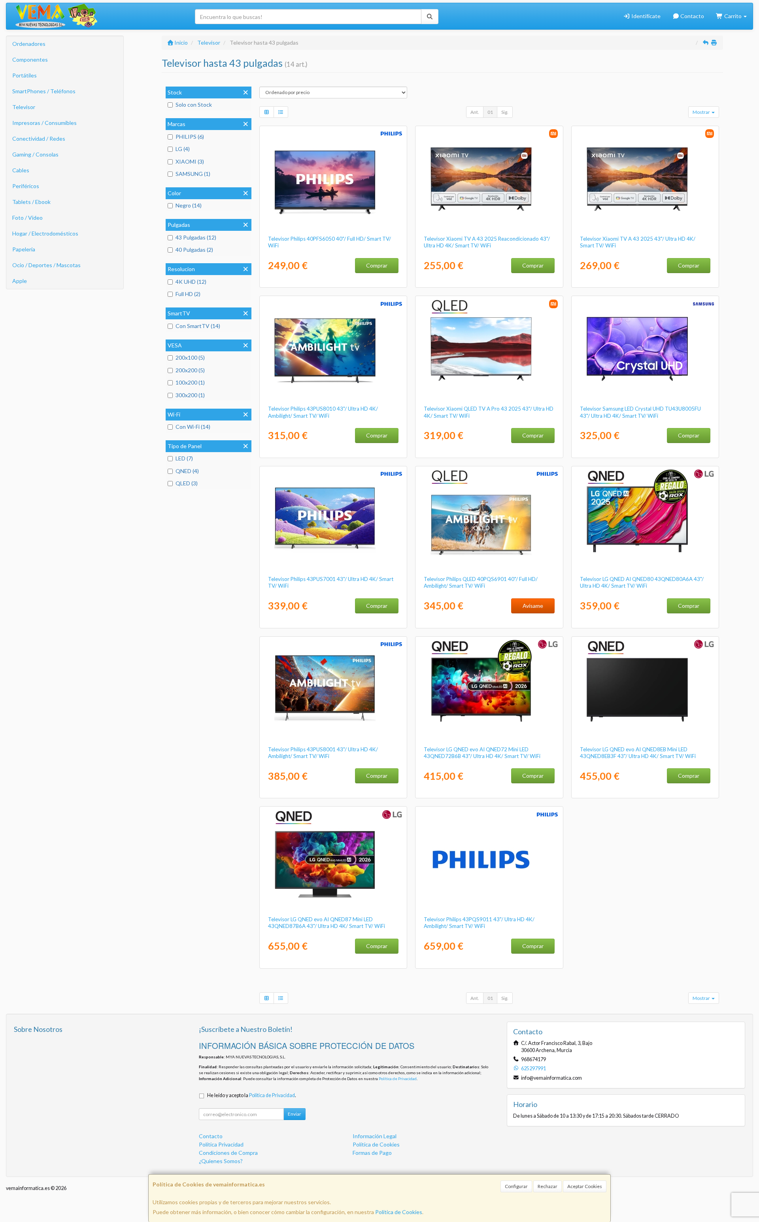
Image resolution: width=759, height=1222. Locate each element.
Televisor (23, 107)
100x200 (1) (190, 382)
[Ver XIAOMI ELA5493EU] (645, 179)
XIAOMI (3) (190, 161)
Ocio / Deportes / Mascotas (46, 265)
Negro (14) (189, 205)
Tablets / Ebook (31, 201)
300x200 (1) (190, 395)
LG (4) (183, 148)
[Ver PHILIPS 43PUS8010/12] (333, 349)
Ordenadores (28, 43)
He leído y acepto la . (251, 1095)
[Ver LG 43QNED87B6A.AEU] (333, 859)
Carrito (733, 16)
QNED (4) (187, 471)
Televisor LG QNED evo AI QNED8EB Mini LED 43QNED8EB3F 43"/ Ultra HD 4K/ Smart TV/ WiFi (638, 752)
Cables (20, 170)
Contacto (691, 16)
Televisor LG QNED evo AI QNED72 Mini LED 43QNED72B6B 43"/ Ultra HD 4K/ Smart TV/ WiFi (482, 752)
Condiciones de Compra (228, 1152)
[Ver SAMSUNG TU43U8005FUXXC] (645, 349)
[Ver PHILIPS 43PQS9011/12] (489, 859)
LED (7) (184, 458)
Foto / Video (27, 217)
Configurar (516, 1186)
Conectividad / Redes (38, 138)
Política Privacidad (221, 1144)
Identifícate (645, 16)
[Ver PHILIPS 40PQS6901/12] (489, 519)
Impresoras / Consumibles (44, 122)
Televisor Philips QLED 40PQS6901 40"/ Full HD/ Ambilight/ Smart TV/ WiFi (481, 582)
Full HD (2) (188, 293)
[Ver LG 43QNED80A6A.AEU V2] (645, 519)
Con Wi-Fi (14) (193, 426)
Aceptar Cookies (584, 1186)
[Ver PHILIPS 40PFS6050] (333, 179)
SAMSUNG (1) (193, 173)
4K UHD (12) (191, 281)
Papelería (23, 249)
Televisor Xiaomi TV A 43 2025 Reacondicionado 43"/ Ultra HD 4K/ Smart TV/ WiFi (487, 242)
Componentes (30, 59)
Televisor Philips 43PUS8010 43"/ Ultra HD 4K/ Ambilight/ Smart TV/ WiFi (323, 412)
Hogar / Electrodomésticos (45, 233)
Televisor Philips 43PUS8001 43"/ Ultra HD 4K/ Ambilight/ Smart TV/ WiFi (323, 752)
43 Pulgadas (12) (196, 237)
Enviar (294, 1114)
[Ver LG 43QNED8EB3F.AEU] (645, 689)
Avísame (533, 605)
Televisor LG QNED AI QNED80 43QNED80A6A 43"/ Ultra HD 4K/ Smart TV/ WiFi (642, 582)
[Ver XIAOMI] (489, 179)
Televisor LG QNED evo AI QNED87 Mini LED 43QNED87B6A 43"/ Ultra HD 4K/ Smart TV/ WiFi (326, 922)
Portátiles (24, 75)
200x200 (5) (190, 370)
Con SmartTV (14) (198, 325)
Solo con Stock (194, 104)
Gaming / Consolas (35, 154)
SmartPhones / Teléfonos (44, 91)
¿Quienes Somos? (221, 1161)
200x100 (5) (190, 357)
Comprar (376, 265)
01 (490, 112)
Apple (19, 280)
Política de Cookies (398, 1212)
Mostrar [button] (702, 112)
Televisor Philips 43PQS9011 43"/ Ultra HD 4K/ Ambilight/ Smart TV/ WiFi (479, 922)
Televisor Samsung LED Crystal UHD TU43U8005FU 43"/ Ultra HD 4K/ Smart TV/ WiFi (640, 412)
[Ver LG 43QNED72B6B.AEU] (489, 689)
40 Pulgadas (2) (194, 249)
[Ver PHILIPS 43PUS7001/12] (333, 519)
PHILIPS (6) (190, 136)
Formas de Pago (372, 1152)
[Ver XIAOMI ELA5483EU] (489, 349)
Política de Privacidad (398, 1078)
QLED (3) (187, 483)
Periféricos (25, 186)
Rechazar (547, 1186)
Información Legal (374, 1136)
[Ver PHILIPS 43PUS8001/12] (333, 689)
